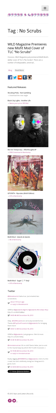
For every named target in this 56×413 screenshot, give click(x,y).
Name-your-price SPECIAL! (19, 103)
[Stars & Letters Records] (28, 16)
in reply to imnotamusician (20, 353)
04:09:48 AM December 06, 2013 (21, 315)
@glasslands (18, 310)
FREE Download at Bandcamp (20, 152)
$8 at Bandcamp (15, 240)
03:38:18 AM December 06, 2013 (21, 340)
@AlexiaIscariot (13, 296)
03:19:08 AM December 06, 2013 (21, 351)
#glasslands (32, 310)
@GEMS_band (17, 321)
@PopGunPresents (20, 323)
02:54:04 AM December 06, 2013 (21, 367)
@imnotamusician (14, 345)
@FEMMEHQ (22, 359)
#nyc (46, 310)
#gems (25, 310)
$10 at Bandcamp (16, 196)
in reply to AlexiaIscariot (19, 304)
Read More (19, 70)
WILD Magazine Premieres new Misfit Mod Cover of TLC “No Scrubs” (27, 48)
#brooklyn (40, 310)
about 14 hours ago (17, 302)
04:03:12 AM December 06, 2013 (21, 329)
